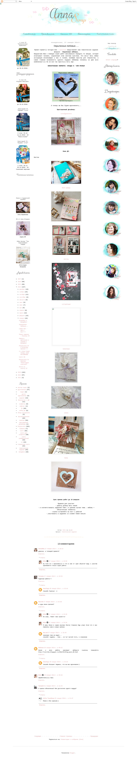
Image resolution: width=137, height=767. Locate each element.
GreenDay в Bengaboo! (23, 321)
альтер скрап (22, 387)
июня (21, 305)
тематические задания (69, 532)
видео (22, 392)
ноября (22, 292)
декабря (22, 289)
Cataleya (62, 50)
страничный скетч (24, 444)
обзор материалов (24, 413)
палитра (21, 420)
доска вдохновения (22, 394)
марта (21, 313)
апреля (22, 310)
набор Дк (22, 410)
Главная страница (66, 736)
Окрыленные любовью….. (23, 325)
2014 (20, 287)
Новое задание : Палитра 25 (24, 335)
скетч (22, 431)
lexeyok (41, 686)
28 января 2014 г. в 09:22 (53, 647)
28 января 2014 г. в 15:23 (59, 662)
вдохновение (22, 389)
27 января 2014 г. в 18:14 (54, 548)
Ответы (42, 557)
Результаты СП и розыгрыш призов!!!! (24, 347)
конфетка (22, 404)
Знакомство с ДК (23, 400)
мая (20, 307)
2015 (20, 284)
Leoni (66, 413)
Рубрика (22, 428)
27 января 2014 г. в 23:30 (58, 622)
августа (22, 300)
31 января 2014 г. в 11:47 (64, 698)
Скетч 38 (22, 357)
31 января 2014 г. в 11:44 (53, 686)
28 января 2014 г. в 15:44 (59, 588)
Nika (66, 458)
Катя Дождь (66, 188)
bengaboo (22, 452)
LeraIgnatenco (66, 114)
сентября (22, 297)
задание (21, 398)
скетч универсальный (24, 437)
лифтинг (22, 406)
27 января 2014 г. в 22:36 (52, 601)
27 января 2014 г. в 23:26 (58, 614)
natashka (41, 548)
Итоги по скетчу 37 (23, 367)
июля (21, 302)
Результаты (21, 426)
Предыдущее (94, 736)
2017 (20, 279)
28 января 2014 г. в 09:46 (53, 675)
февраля (22, 315)
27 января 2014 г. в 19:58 (58, 561)
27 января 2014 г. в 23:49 (57, 632)
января (22, 318)
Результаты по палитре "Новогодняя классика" (24, 362)
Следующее (37, 736)
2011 (20, 377)
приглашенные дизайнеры (23, 423)
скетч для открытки (23, 433)
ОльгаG (40, 601)
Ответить (41, 554)
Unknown (41, 647)
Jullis (66, 259)
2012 (20, 375)
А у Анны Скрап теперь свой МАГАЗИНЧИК (24, 353)
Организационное (23, 416)
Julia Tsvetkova (48, 698)
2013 (20, 372)
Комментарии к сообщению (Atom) (72, 739)
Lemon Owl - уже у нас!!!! (23, 330)
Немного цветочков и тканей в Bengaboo (24, 341)
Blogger (72, 753)
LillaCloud (66, 304)
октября (22, 294)
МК (22, 408)
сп (22, 442)
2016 (20, 281)
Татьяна (41, 576)
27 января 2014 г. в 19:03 (53, 576)
